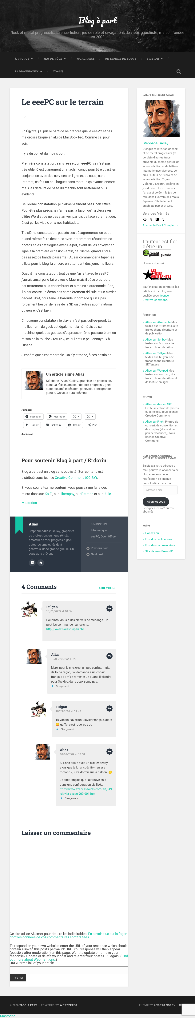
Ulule (107, 494)
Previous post (99, 548)
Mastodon (29, 503)
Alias (55, 654)
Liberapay (66, 494)
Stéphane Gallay (155, 143)
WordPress (85, 58)
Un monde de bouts (121, 58)
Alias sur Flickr (154, 421)
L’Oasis (58, 71)
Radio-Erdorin (27, 71)
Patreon (87, 494)
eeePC (95, 536)
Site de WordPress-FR (159, 551)
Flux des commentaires (160, 545)
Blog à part (97, 20)
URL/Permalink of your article (32, 963)
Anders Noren (165, 1005)
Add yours (107, 588)
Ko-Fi (48, 494)
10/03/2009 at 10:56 (59, 611)
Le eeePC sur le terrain (63, 102)
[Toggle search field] (178, 71)
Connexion (152, 533)
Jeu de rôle (52, 58)
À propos (22, 58)
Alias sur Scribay (156, 339)
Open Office (108, 536)
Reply (109, 608)
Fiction (153, 58)
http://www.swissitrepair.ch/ (65, 629)
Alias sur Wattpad (156, 370)
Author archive (32, 562)
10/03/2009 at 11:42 (68, 711)
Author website (40, 562)
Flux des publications (158, 539)
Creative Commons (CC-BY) (76, 478)
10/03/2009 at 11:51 (72, 754)
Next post (97, 554)
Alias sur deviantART (158, 404)
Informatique (99, 530)
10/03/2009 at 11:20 (63, 659)
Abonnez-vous (156, 501)
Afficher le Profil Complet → (160, 225)
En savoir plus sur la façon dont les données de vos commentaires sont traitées (68, 935)
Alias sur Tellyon (155, 353)
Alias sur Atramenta (158, 322)
